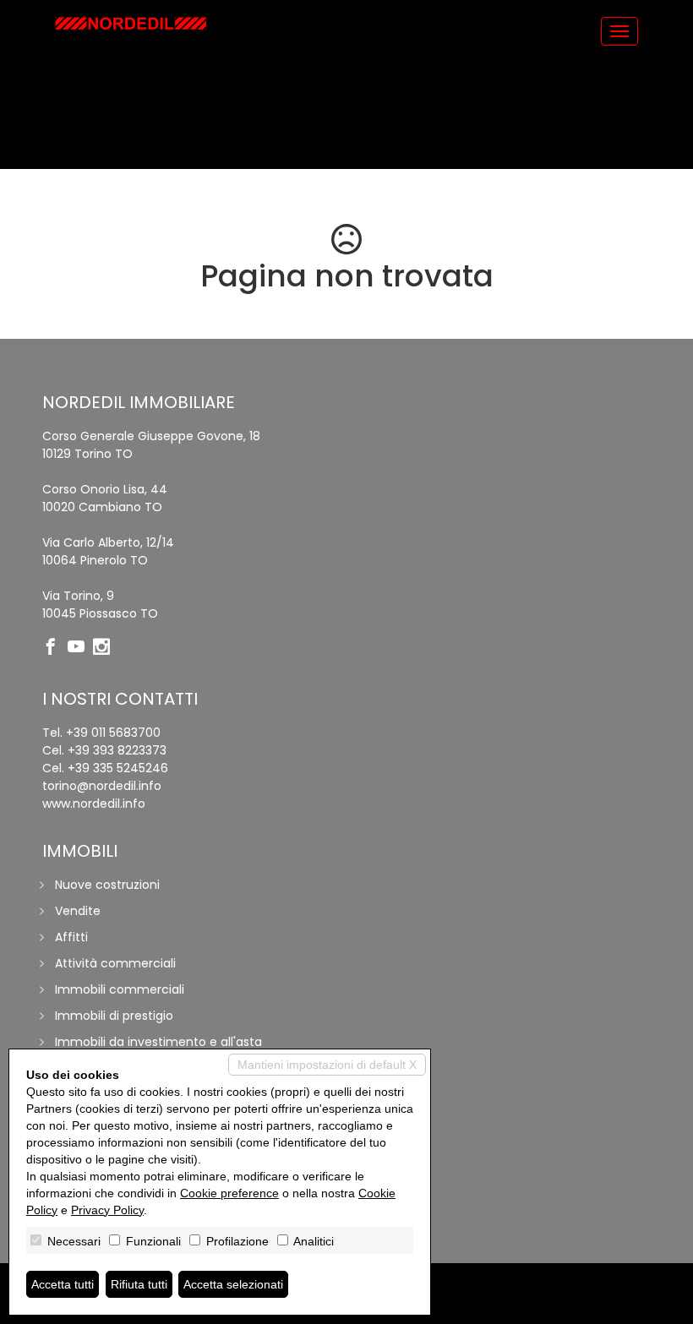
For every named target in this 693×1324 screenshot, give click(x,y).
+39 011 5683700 (113, 732)
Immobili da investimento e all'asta (158, 1041)
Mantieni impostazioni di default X (327, 1064)
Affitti (71, 937)
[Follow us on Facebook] (55, 648)
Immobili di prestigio (114, 1015)
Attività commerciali (115, 963)
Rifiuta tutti (139, 1284)
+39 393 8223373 (117, 750)
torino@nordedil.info (101, 785)
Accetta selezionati (233, 1284)
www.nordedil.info (93, 803)
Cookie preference (229, 1193)
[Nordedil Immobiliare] (131, 23)
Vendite (78, 910)
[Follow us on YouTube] (80, 648)
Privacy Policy (107, 1210)
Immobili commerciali (119, 989)
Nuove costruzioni (107, 884)
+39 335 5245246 (118, 768)
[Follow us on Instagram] (105, 648)
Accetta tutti (62, 1284)
